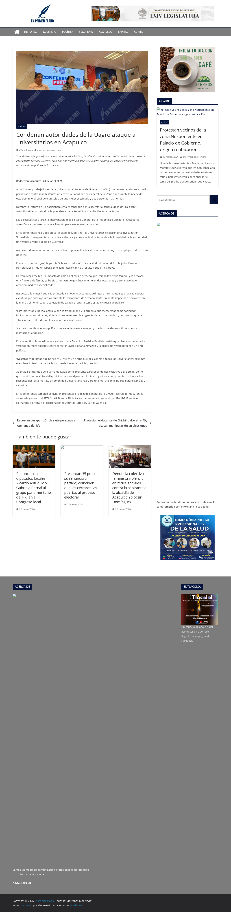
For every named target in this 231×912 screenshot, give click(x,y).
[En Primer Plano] (17, 31)
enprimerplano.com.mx (49, 149)
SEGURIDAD (86, 31)
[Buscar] (214, 199)
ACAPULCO (105, 31)
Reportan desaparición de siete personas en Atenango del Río (47, 423)
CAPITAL (123, 31)
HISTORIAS (30, 31)
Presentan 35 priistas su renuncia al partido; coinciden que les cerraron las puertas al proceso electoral (81, 485)
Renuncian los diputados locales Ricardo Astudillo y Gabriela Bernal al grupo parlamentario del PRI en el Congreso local (33, 487)
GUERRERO (49, 31)
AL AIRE (138, 31)
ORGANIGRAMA (22, 883)
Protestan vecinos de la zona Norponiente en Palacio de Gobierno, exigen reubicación (183, 139)
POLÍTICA (67, 31)
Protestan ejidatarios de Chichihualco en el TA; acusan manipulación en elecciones (115, 423)
